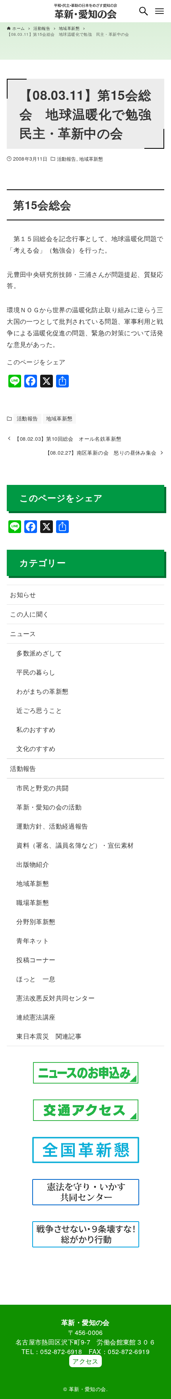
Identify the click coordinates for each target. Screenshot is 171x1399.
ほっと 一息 (35, 978)
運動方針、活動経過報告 (52, 826)
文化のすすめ (35, 748)
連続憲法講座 (35, 1017)
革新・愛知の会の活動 (49, 806)
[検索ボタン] (144, 11)
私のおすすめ (35, 729)
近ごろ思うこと (39, 710)
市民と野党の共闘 (42, 787)
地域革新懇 (91, 158)
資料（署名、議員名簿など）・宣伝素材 (75, 845)
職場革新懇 (32, 902)
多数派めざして (39, 653)
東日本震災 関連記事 (49, 1036)
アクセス (85, 1361)
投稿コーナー (35, 959)
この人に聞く (29, 614)
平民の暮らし (35, 672)
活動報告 (66, 158)
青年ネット (32, 940)
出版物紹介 (32, 864)
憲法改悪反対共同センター (55, 997)
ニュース (23, 633)
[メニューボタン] (159, 11)
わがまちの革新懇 (42, 691)
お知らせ (23, 594)
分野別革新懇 (35, 921)
